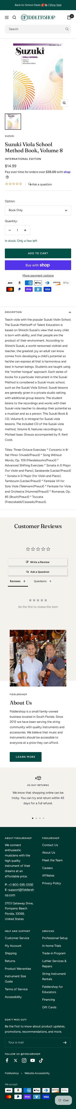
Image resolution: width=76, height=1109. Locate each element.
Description (13, 312)
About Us (48, 852)
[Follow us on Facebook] (5, 1060)
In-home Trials (51, 946)
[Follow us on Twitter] (13, 1060)
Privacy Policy (51, 883)
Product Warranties (18, 969)
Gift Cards (49, 1007)
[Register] (65, 1042)
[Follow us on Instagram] (22, 1060)
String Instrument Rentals (54, 976)
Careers (47, 868)
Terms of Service (16, 989)
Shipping (11, 953)
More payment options (38, 275)
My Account (13, 946)
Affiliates (48, 875)
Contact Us (50, 845)
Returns (10, 961)
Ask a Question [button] (39, 572)
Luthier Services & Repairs (54, 963)
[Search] (14, 17)
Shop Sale (55, 4)
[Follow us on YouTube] (30, 1060)
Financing (48, 999)
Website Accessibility (37, 1073)
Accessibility (13, 997)
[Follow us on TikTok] (39, 1060)
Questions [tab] (40, 581)
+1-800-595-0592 (20, 884)
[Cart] (69, 17)
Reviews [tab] (15, 581)
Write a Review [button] (39, 562)
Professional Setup (55, 938)
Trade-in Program (54, 953)
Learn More (25, 756)
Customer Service (17, 938)
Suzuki (9, 136)
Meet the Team (52, 860)
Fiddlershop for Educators (52, 989)
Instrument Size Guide (15, 978)
